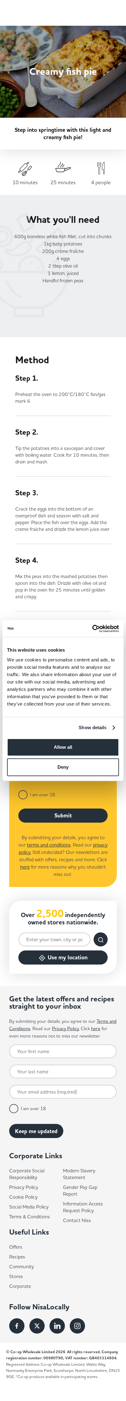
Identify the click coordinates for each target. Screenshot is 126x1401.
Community (21, 1266)
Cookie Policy (23, 1197)
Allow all (63, 747)
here (25, 867)
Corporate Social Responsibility (26, 1173)
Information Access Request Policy (83, 1207)
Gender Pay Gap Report (80, 1190)
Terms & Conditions (29, 1216)
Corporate (20, 1286)
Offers (15, 1247)
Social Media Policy (29, 1207)
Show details (92, 727)
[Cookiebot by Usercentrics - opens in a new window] (92, 629)
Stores (16, 1276)
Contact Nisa (77, 1220)
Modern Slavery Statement (79, 1173)
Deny (63, 767)
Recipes (17, 1257)
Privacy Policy (23, 1187)
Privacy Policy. (66, 1028)
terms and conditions (49, 845)
